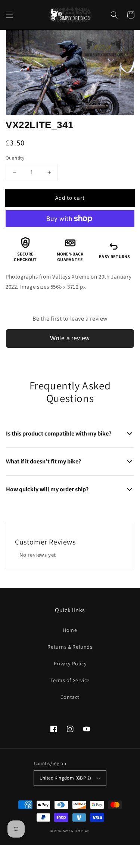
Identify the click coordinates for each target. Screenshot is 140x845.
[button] (9, 15)
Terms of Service (70, 680)
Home (70, 630)
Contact (70, 697)
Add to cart (70, 197)
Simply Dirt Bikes (76, 831)
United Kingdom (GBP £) (65, 778)
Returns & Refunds (69, 646)
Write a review (70, 338)
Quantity (15, 158)
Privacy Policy (70, 663)
